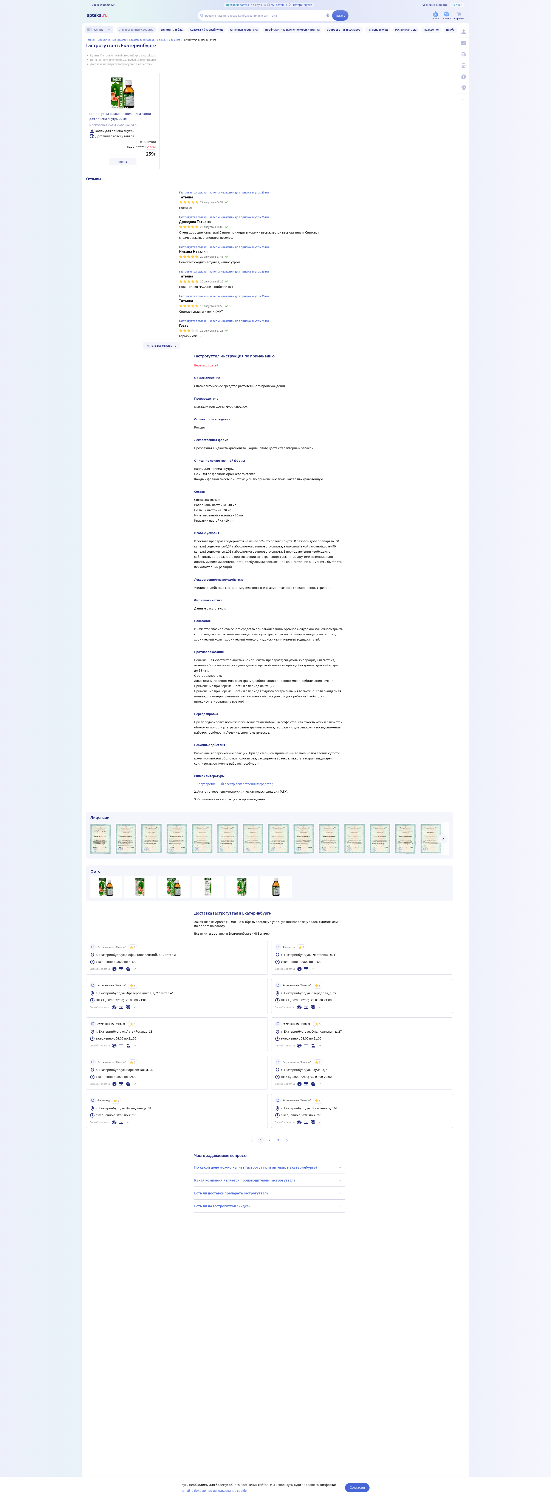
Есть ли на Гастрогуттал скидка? (222, 1205)
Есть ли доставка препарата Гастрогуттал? (231, 1193)
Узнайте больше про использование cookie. (214, 1490)
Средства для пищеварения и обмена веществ (154, 39)
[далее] (443, 838)
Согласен (357, 1487)
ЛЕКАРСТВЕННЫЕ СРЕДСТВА (112, 39)
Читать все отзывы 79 (161, 346)
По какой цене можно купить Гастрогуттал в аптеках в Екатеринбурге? (255, 1167)
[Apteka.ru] (101, 15)
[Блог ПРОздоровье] (463, 54)
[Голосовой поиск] (327, 15)
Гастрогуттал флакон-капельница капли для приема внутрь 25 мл (120, 116)
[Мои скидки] (463, 43)
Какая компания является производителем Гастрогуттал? (244, 1180)
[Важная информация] (463, 76)
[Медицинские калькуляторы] (463, 65)
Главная (91, 39)
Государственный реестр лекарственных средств (234, 784)
